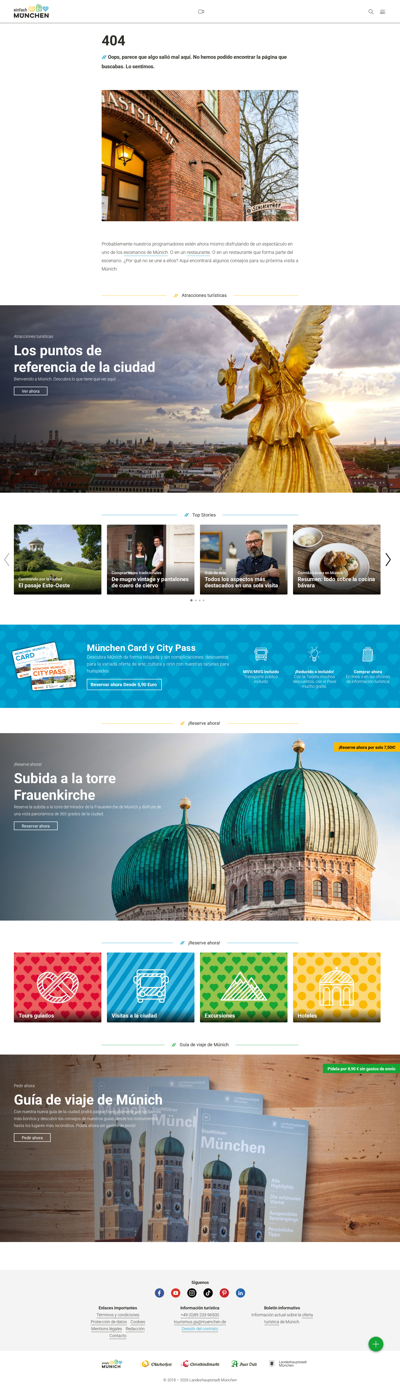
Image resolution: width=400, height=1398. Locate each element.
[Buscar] (371, 11)
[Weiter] (387, 559)
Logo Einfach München (112, 1364)
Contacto (117, 1335)
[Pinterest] (224, 1293)
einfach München (31, 11)
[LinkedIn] (240, 1293)
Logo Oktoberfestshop (156, 1364)
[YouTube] (175, 1293)
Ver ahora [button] (31, 391)
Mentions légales (106, 1328)
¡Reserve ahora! (204, 723)
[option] (57, 560)
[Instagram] (192, 1293)
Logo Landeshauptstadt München (288, 1364)
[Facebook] (159, 1293)
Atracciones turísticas (204, 295)
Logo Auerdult (244, 1364)
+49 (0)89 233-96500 (200, 1314)
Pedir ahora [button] (32, 1137)
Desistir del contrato (200, 1328)
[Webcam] (201, 11)
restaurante (198, 252)
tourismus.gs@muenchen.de (200, 1321)
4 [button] (203, 600)
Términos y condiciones (118, 1314)
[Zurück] (6, 559)
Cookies (138, 1321)
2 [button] (195, 600)
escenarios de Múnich (146, 252)
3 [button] (199, 600)
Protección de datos (109, 1321)
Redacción (135, 1328)
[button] (382, 11)
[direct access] (376, 1344)
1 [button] (191, 600)
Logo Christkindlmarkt (200, 1364)
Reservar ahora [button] (36, 826)
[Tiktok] (208, 1293)
